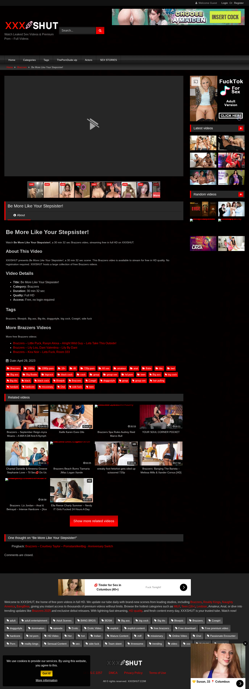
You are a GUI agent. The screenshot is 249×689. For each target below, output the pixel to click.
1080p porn (48, 368)
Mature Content (119, 635)
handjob (14, 386)
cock (82, 374)
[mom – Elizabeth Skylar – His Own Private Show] (231, 177)
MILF (177, 606)
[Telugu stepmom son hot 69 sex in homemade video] (203, 226)
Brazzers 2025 (41, 610)
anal (136, 368)
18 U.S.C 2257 (92, 672)
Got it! (46, 673)
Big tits (13, 380)
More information (46, 680)
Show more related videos (93, 521)
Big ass (14, 374)
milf (139, 635)
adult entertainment (36, 620)
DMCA (113, 672)
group (96, 374)
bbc (161, 368)
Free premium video (216, 628)
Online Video (179, 635)
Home (11, 59)
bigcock (49, 374)
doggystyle (109, 380)
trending (157, 643)
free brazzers (161, 628)
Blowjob (60, 380)
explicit (114, 628)
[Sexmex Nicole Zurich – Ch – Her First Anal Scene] (231, 160)
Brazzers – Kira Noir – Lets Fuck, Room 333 (41, 352)
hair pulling (158, 380)
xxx (188, 643)
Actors (88, 59)
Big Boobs (31, 374)
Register (239, 2)
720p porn (89, 368)
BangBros (23, 606)
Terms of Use (157, 672)
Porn (12, 643)
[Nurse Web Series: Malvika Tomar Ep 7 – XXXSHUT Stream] (203, 209)
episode (58, 628)
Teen (184, 606)
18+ (63, 368)
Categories (29, 59)
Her (70, 635)
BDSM (108, 620)
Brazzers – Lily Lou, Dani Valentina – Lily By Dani (45, 347)
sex (78, 643)
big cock (172, 374)
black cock (67, 374)
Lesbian (202, 606)
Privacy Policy (133, 672)
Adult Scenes (63, 620)
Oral (63, 386)
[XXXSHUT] (31, 25)
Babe (148, 368)
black (27, 380)
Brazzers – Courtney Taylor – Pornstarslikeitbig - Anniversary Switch (69, 546)
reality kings (31, 643)
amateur (121, 368)
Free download (187, 628)
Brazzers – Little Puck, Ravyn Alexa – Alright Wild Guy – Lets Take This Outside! (64, 343)
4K (74, 368)
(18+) (191, 606)
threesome (137, 643)
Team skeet (115, 643)
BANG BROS (88, 620)
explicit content (136, 628)
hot (83, 635)
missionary (47, 386)
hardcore (29, 386)
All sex (105, 368)
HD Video (53, 635)
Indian (97, 635)
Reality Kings (212, 602)
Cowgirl (92, 380)
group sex (112, 374)
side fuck (77, 386)
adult (12, 620)
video (174, 643)
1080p (31, 368)
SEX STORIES (108, 59)
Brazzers (22, 67)
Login (224, 2)
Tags (46, 59)
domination (38, 628)
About (21, 215)
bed (173, 368)
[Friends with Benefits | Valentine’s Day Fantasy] (231, 226)
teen (143, 374)
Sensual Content (57, 643)
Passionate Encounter (223, 635)
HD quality (135, 610)
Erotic (75, 628)
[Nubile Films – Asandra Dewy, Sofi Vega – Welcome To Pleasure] (203, 160)
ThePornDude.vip (67, 59)
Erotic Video (94, 628)
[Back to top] (238, 678)
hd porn (129, 374)
